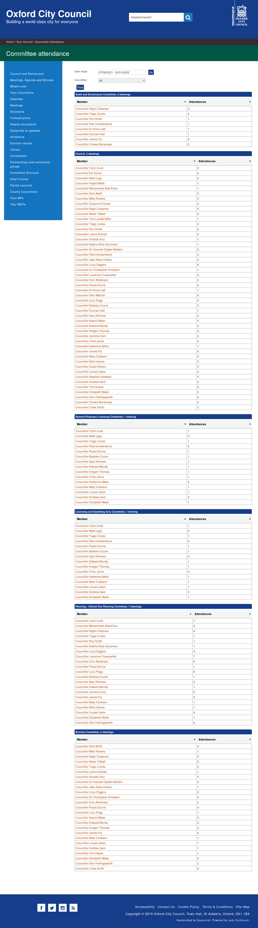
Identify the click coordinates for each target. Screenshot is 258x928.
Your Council (24, 42)
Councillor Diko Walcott (90, 295)
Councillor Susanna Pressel (93, 204)
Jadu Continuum (238, 920)
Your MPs (17, 198)
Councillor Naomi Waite (90, 321)
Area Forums (19, 179)
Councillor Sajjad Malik (90, 183)
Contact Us (166, 906)
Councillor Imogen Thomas (92, 331)
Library (15, 149)
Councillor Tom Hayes (89, 387)
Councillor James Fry (89, 139)
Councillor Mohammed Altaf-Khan (97, 188)
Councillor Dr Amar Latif (90, 129)
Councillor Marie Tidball (90, 214)
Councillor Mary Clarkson (91, 356)
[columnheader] (131, 102)
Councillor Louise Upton (91, 372)
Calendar (16, 99)
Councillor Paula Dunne (91, 285)
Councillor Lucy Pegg (89, 300)
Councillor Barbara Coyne (92, 305)
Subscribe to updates (25, 131)
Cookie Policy (188, 906)
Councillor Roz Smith (89, 119)
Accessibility (145, 906)
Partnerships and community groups (30, 164)
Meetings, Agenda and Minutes (32, 80)
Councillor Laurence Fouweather (96, 275)
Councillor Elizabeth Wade (92, 392)
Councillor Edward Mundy (92, 326)
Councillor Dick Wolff (89, 193)
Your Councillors (22, 93)
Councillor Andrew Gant (90, 382)
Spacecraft (204, 920)
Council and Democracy (27, 74)
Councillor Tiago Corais (90, 114)
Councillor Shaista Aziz (90, 239)
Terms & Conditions (217, 906)
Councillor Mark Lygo (89, 178)
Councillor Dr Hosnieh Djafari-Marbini (99, 249)
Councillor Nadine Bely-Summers (96, 244)
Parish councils (21, 185)
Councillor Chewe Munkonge (94, 144)
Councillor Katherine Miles (92, 346)
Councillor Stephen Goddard (93, 377)
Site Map (243, 906)
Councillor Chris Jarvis (90, 341)
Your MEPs (18, 204)
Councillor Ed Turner (88, 173)
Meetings (16, 105)
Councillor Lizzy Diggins (91, 265)
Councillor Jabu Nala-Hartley (94, 260)
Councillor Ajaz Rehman (91, 316)
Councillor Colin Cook (89, 168)
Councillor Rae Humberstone (94, 124)
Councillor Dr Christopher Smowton (98, 270)
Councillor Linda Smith (90, 407)
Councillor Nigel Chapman (92, 109)
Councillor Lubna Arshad (91, 234)
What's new (18, 86)
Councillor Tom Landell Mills (93, 219)
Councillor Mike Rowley (90, 198)
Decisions (17, 112)
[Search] (188, 17)
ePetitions (17, 137)
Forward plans (20, 118)
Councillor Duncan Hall (90, 134)
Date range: (81, 71)
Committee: (81, 80)
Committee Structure (24, 173)
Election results (21, 143)
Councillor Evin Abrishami (92, 280)
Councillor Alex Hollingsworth (94, 397)
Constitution (18, 156)
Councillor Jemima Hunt (91, 336)
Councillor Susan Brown (91, 366)
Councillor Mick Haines (90, 361)
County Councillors (23, 192)
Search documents (23, 124)
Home (10, 42)
